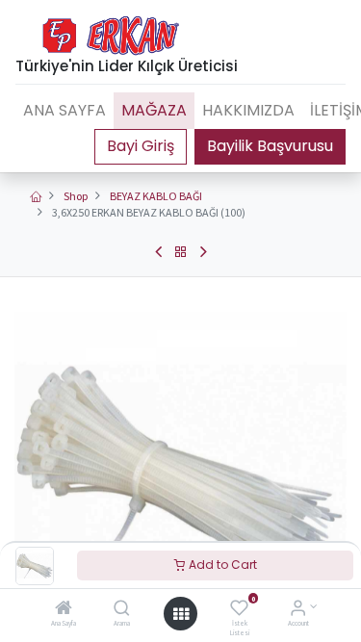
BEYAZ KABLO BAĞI (156, 196)
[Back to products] (181, 252)
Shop (76, 196)
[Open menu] (181, 614)
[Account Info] (298, 610)
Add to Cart (221, 564)
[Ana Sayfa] (63, 610)
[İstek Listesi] (239, 610)
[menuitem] (64, 110)
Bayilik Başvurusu (270, 146)
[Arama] (122, 610)
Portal (140, 146)
